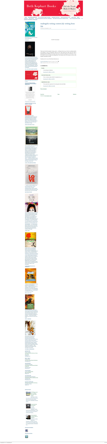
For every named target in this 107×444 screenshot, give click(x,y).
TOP (106, 442)
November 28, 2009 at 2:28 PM (48, 79)
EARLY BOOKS (31, 18)
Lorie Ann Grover (44, 75)
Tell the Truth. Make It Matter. (44, 17)
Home (26, 17)
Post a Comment (43, 88)
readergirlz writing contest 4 (47, 62)
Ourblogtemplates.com (9, 442)
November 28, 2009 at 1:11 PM (48, 72)
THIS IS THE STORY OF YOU (65, 17)
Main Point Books (28, 372)
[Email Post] (58, 61)
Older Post (74, 94)
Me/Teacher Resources (32, 17)
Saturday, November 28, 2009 (52, 61)
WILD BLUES (31, 371)
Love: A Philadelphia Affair (75, 18)
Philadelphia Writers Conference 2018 (31, 377)
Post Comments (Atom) (48, 95)
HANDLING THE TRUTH (55, 17)
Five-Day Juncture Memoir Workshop (31, 360)
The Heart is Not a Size (54, 62)
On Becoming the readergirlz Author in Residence (34, 416)
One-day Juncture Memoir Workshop (31, 382)
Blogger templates (2, 442)
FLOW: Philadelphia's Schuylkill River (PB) (43, 18)
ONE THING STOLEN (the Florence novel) (60, 18)
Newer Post (42, 94)
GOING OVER (73, 17)
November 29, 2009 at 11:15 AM (49, 86)
